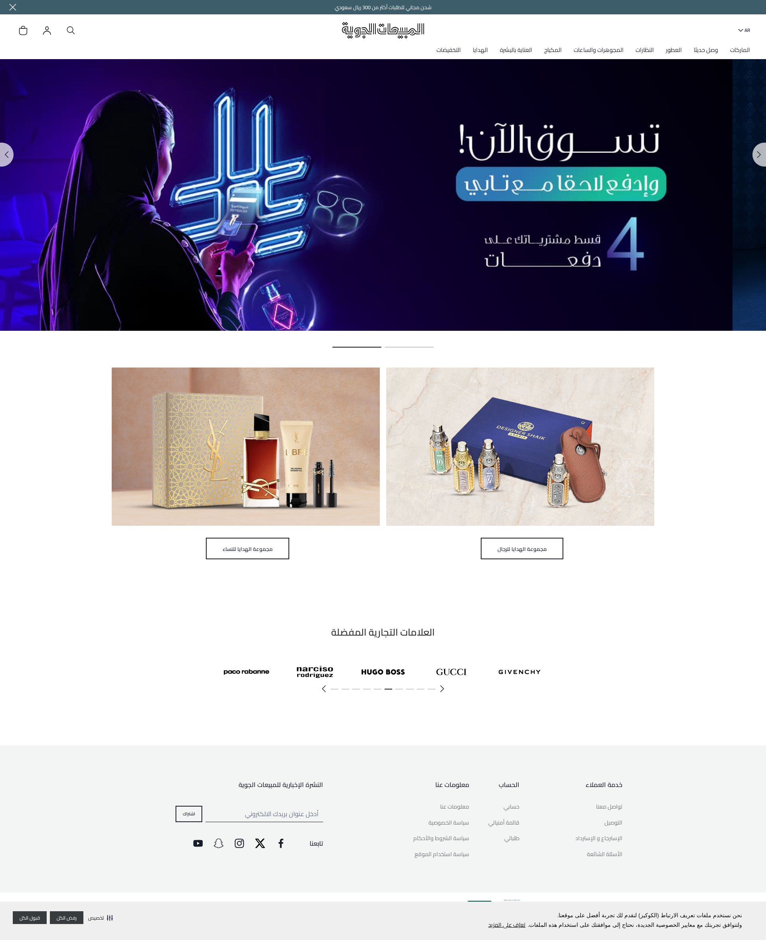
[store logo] (383, 30)
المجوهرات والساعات (599, 49)
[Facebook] (281, 843)
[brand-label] (520, 672)
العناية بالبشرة (516, 49)
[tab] (409, 347)
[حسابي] (47, 30)
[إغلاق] (13, 7)
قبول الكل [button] (30, 917)
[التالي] (323, 689)
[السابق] (442, 689)
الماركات (740, 49)
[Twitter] (260, 843)
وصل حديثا (706, 49)
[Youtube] (198, 843)
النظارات (645, 49)
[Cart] (23, 30)
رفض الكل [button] (67, 917)
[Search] (71, 30)
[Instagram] (239, 843)
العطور (674, 49)
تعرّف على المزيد (506, 925)
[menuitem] (738, 52)
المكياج (553, 49)
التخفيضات (448, 49)
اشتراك (189, 813)
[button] (101, 917)
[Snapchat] (218, 843)
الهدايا (480, 49)
